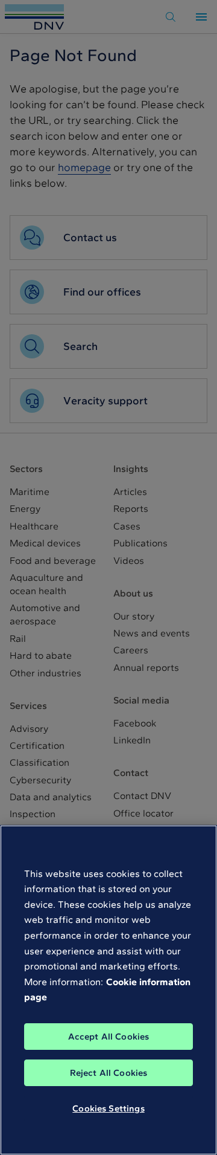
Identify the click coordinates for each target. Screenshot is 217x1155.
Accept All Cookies (108, 1036)
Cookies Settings (108, 1108)
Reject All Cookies (109, 1072)
